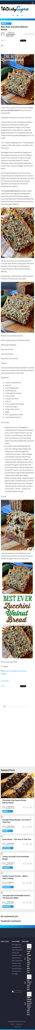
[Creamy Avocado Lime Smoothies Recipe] (2, 853)
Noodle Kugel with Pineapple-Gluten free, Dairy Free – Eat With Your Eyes (29, 960)
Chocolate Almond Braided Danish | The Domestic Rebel (16, 896)
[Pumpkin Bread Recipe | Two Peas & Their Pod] (2, 817)
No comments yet (9, 916)
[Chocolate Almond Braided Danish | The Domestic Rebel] (2, 892)
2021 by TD (18, 1027)
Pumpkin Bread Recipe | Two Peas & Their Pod (16, 821)
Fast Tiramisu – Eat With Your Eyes (29, 984)
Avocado (6, 867)
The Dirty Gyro (22, 1021)
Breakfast (13, 34)
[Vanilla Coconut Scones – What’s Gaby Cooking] (2, 873)
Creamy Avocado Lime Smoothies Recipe (15, 857)
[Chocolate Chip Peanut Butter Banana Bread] (17, 785)
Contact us (19, 1024)
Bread (4, 23)
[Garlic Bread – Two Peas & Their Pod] (2, 836)
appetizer (6, 848)
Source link (5, 681)
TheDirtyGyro (11, 32)
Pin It (2, 40)
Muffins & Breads (10, 35)
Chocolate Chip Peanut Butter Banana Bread (14, 801)
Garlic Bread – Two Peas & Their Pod (16, 839)
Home (12, 1024)
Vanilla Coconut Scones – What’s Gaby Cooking (15, 877)
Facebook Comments (11, 920)
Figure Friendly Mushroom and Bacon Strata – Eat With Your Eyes (29, 1005)
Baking (5, 831)
